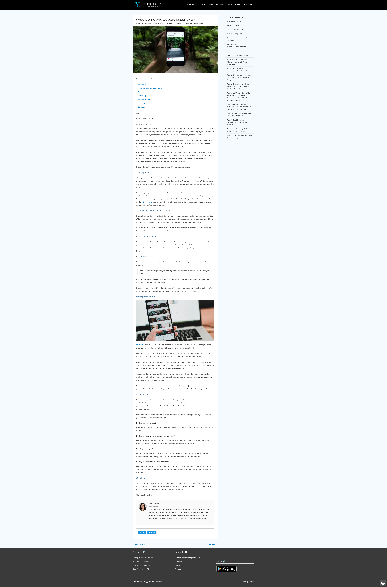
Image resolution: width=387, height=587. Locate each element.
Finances (219, 4)
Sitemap (251, 582)
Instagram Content (144, 99)
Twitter (177, 565)
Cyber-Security (141, 23)
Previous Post (139, 544)
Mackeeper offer (233, 25)
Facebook (178, 561)
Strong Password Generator (143, 558)
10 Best (237, 4)
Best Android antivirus (141, 565)
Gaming (229, 4)
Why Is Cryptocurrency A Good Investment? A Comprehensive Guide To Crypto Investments (238, 86)
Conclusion (142, 107)
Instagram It (142, 84)
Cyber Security (189, 4)
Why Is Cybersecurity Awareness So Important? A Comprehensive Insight (239, 77)
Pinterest (139, 345)
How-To (202, 4)
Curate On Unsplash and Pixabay (150, 88)
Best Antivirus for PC (141, 569)
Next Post (213, 544)
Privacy (244, 582)
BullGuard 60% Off (234, 21)
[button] (251, 5)
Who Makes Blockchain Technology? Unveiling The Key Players (238, 122)
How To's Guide (153, 23)
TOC (238, 582)
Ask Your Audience (144, 92)
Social (211, 4)
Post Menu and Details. (144, 79)
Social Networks (170, 23)
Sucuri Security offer (234, 34)
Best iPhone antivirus (141, 561)
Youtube (178, 569)
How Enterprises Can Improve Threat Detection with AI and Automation (238, 62)
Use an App (142, 96)
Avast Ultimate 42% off (235, 29)
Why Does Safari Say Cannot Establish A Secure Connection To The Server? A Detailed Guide (239, 107)
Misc (245, 4)
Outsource (141, 103)
